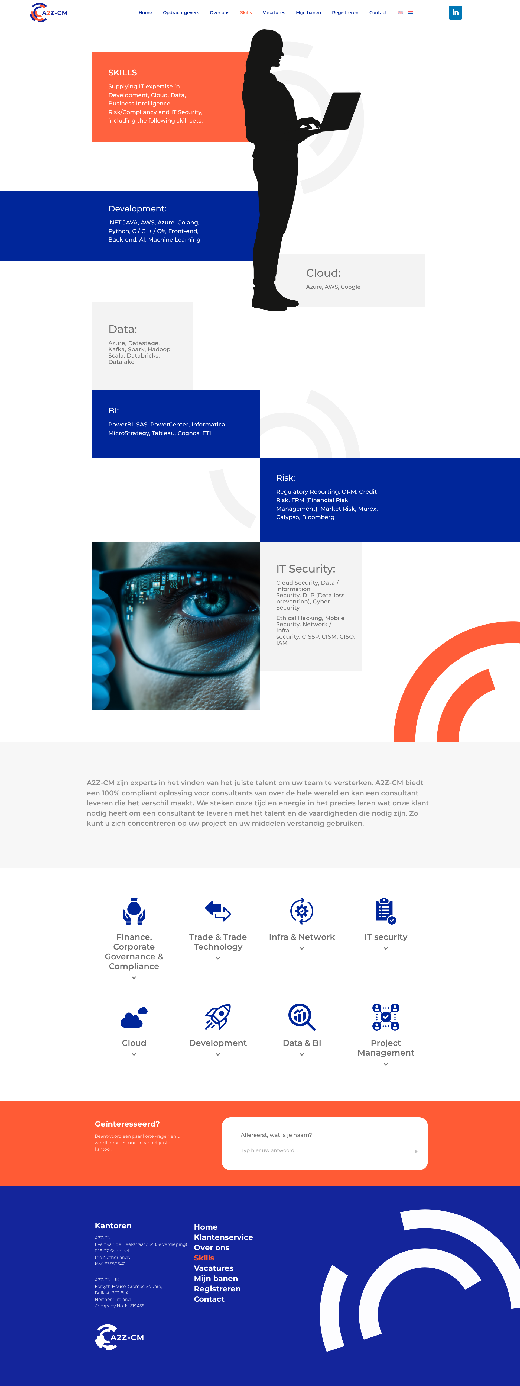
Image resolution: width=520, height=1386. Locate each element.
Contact (378, 12)
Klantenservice (223, 1237)
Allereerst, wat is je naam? (276, 1135)
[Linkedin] (455, 13)
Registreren (345, 12)
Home (145, 12)
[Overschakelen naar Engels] (397, 13)
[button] (134, 978)
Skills (246, 12)
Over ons (219, 12)
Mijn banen (308, 12)
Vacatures (274, 12)
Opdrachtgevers (181, 12)
